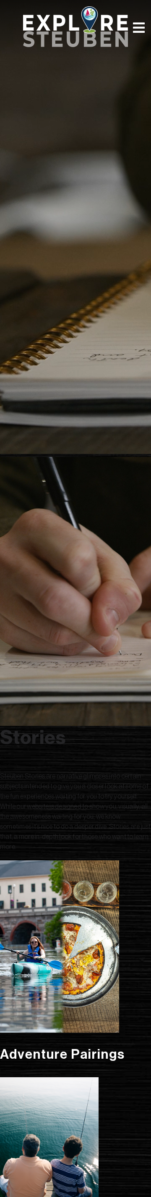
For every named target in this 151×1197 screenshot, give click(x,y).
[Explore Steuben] (75, 26)
